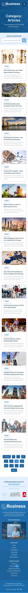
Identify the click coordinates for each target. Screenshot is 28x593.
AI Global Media (14, 484)
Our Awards (14, 554)
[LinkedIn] (21, 589)
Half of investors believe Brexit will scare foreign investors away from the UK (14, 407)
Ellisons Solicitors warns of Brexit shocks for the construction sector (12, 206)
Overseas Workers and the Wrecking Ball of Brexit (12, 340)
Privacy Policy (14, 573)
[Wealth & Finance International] (6, 494)
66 (11, 461)
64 (23, 456)
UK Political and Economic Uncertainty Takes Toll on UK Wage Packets (12, 105)
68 (22, 461)
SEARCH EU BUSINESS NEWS (14, 36)
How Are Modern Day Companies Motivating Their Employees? (12, 441)
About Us (14, 547)
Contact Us (14, 563)
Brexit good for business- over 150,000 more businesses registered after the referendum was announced (14, 139)
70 (11, 465)
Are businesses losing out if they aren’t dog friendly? (14, 306)
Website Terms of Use (14, 568)
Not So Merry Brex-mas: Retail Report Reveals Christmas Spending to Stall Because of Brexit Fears (13, 71)
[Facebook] (18, 589)
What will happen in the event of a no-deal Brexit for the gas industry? (14, 239)
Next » (14, 470)
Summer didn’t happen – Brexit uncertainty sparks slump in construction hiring (13, 172)
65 (6, 461)
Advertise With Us (14, 557)
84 (21, 465)
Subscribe (12, 566)
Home (14, 545)
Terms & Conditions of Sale (14, 570)
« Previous (6, 456)
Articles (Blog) (14, 549)
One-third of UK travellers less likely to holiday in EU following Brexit (13, 273)
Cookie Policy (14, 575)
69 (6, 465)
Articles (6, 66)
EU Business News (17, 583)
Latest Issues (14, 552)
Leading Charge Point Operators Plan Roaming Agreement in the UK (14, 374)
